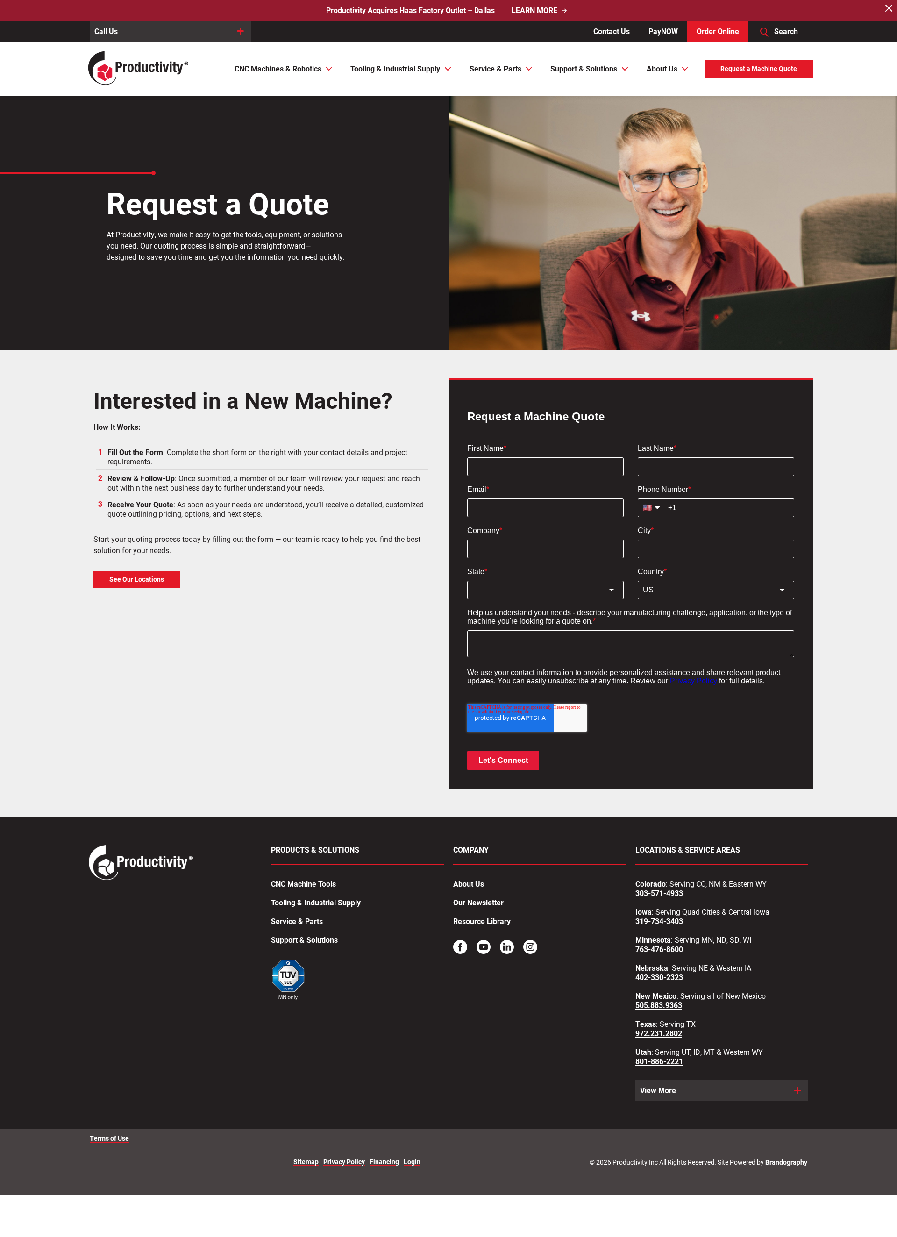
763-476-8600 (659, 949)
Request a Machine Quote (758, 68)
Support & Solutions (304, 940)
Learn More (534, 10)
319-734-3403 (659, 921)
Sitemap (306, 1162)
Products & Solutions (315, 849)
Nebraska (651, 968)
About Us (468, 884)
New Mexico (655, 996)
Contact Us (611, 31)
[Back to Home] (139, 69)
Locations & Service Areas (687, 849)
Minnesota (653, 940)
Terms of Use (109, 1138)
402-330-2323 (659, 977)
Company (471, 849)
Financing (384, 1162)
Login (412, 1162)
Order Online (718, 31)
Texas (645, 1024)
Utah (643, 1052)
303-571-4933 (659, 893)
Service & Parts (297, 921)
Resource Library (482, 921)
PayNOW (663, 31)
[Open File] (288, 981)
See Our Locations (136, 579)
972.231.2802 (658, 1033)
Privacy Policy (344, 1162)
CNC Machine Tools (303, 884)
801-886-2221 (659, 1061)
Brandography (786, 1162)
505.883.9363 (658, 1005)
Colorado (650, 884)
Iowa (643, 912)
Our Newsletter (478, 902)
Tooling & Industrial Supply (316, 902)
